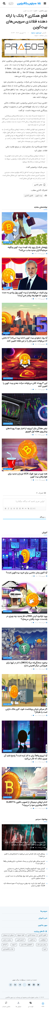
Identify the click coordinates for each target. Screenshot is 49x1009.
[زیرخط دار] (11, 508)
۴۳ (32, 480)
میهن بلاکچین (43, 11)
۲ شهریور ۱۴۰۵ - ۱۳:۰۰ (40, 389)
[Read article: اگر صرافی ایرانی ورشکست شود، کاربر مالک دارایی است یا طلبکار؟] (24, 690)
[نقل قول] (22, 508)
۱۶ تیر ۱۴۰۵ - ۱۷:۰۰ (39, 848)
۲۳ (32, 669)
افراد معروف (20, 935)
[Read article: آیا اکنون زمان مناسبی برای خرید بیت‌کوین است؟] (24, 554)
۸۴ (32, 576)
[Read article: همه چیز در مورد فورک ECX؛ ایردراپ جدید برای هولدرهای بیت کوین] (24, 455)
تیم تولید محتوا (36, 33)
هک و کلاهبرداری (8, 949)
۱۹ (31, 299)
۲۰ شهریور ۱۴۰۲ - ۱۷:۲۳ (18, 33)
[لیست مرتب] (16, 508)
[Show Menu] (45, 3)
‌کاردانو (5, 944)
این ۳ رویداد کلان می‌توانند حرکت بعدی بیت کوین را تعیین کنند (25, 385)
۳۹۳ (31, 808)
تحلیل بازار (6, 333)
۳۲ (31, 344)
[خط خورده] (14, 508)
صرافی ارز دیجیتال (8, 935)
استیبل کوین (20, 940)
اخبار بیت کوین (27, 11)
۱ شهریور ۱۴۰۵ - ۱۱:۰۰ (41, 576)
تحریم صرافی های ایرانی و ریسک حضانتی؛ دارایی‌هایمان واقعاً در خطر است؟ (24, 862)
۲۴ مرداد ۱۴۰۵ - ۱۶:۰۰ (40, 808)
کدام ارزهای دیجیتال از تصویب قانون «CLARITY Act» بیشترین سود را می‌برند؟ (26, 803)
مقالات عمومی (7, 568)
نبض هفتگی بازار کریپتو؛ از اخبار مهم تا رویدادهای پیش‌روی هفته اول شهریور (26, 430)
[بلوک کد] (25, 508)
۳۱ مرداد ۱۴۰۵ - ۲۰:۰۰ (40, 623)
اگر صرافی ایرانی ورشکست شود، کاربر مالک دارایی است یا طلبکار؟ (26, 711)
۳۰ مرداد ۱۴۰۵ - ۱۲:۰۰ (40, 715)
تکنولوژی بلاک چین (26, 944)
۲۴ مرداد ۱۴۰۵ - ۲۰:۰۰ (40, 762)
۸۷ (31, 762)
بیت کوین (39, 195)
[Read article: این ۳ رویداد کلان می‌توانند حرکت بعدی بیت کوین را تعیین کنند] (24, 364)
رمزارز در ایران (7, 940)
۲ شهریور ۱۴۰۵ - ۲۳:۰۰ (40, 254)
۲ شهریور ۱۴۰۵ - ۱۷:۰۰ (40, 344)
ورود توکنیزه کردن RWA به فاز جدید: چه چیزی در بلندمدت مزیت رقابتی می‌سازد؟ (26, 618)
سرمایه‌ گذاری (31, 935)
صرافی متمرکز (7, 704)
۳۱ (31, 435)
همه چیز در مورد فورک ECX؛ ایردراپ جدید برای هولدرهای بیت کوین (27, 475)
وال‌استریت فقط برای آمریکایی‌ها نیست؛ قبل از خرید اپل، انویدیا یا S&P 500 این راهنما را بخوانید (25, 843)
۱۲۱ (32, 715)
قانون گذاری (29, 195)
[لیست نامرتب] (19, 508)
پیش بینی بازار (41, 944)
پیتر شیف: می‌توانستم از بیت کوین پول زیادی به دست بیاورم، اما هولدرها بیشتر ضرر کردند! (24, 294)
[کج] (8, 508)
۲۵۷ (31, 848)
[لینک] (28, 508)
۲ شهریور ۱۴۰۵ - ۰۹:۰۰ (40, 435)
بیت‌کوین (32, 940)
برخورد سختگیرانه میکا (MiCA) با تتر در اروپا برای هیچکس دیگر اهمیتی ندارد (26, 664)
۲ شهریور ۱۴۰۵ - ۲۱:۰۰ (40, 299)
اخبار (35, 11)
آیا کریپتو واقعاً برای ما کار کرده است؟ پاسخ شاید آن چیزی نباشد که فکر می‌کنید (25, 757)
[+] (34, 508)
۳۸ (32, 623)
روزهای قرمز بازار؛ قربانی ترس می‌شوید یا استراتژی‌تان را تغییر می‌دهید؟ (24, 855)
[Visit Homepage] (29, 3)
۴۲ (31, 389)
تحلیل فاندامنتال (8, 378)
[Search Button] (4, 3)
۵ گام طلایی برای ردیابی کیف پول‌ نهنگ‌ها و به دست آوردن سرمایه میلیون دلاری (25, 877)
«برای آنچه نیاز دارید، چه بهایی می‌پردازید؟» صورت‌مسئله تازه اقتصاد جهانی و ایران (24, 884)
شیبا (45, 949)
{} (31, 508)
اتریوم (14, 944)
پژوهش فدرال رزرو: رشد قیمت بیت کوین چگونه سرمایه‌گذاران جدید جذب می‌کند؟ (27, 249)
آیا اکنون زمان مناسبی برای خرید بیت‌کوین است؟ (26, 572)
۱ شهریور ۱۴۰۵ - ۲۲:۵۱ (40, 480)
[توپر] (5, 508)
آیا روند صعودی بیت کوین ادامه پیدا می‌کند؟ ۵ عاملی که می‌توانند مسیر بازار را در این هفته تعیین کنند (24, 339)
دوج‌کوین (43, 940)
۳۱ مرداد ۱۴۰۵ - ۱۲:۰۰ (41, 669)
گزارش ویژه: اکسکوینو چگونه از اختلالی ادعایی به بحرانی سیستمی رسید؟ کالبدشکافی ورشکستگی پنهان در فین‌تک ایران (24, 869)
